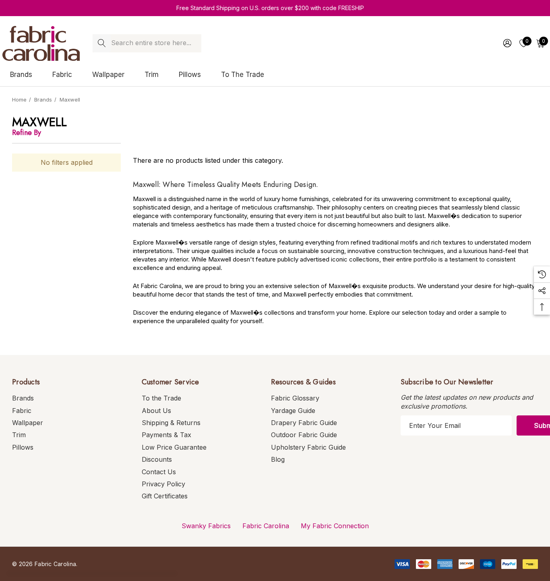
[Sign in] (506, 43)
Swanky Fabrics (206, 526)
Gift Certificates (165, 496)
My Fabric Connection (335, 526)
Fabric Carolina (265, 526)
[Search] (102, 43)
